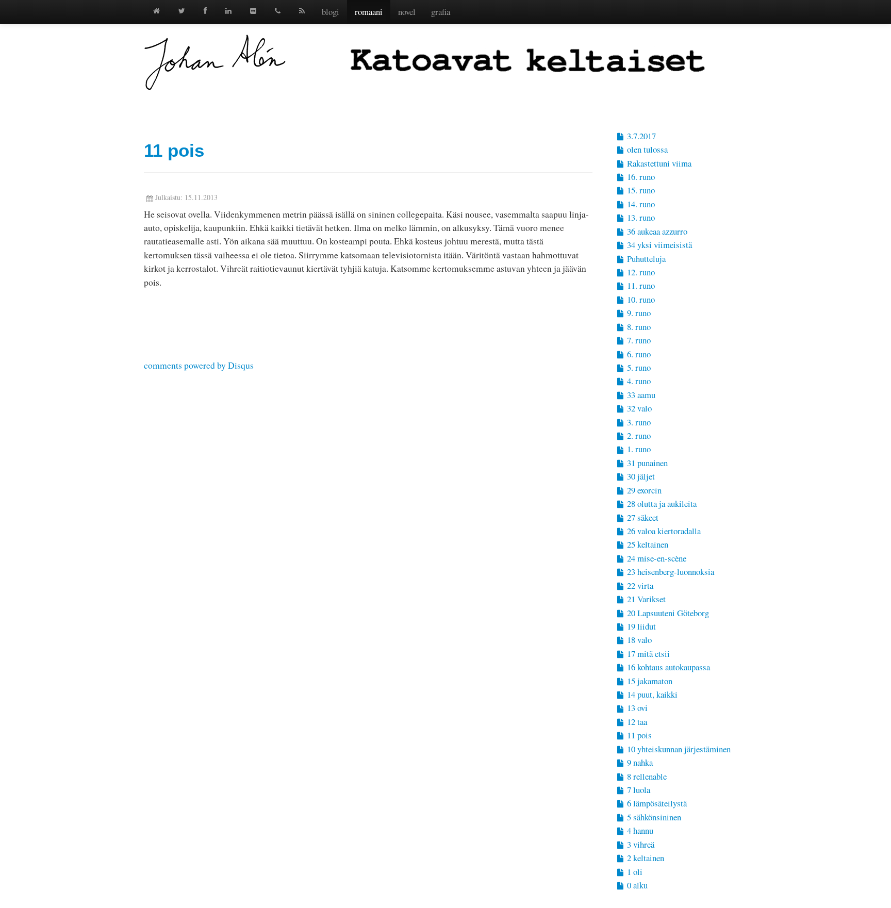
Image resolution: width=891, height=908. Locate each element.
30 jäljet (640, 476)
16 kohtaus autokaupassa (667, 667)
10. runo (640, 299)
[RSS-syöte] (302, 10)
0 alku (636, 885)
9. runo (638, 313)
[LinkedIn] (228, 10)
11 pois (174, 150)
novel (407, 12)
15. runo (640, 190)
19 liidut (640, 626)
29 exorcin (643, 490)
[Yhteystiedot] (278, 10)
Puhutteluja (645, 259)
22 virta (639, 585)
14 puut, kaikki (651, 694)
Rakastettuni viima (658, 163)
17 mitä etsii (647, 653)
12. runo (640, 272)
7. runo (638, 340)
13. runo (640, 217)
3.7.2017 (640, 136)
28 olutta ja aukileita (661, 503)
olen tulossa (646, 149)
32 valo (638, 408)
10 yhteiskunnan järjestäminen (678, 749)
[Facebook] (205, 10)
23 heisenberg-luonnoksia (669, 571)
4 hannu (639, 830)
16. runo (640, 177)
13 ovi (636, 708)
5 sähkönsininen (653, 817)
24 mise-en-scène (655, 558)
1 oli (633, 872)
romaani (369, 12)
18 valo (638, 640)
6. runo (638, 354)
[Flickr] (253, 10)
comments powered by (199, 365)
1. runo (638, 449)
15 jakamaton (648, 681)
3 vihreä (639, 844)
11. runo (640, 285)
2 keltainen (644, 858)
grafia (440, 12)
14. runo (640, 204)
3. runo (638, 422)
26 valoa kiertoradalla (663, 531)
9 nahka (639, 762)
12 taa (636, 722)
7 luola (637, 790)
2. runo (638, 435)
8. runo (638, 327)
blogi (330, 12)
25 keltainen (646, 544)
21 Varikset (645, 599)
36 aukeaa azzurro (656, 231)
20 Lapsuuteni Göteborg (667, 613)
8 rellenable (646, 776)
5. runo (638, 367)
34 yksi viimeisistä (658, 245)
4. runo (638, 381)
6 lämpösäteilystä (656, 803)
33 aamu (640, 395)
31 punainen (646, 463)
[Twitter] (181, 10)
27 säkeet (641, 517)
